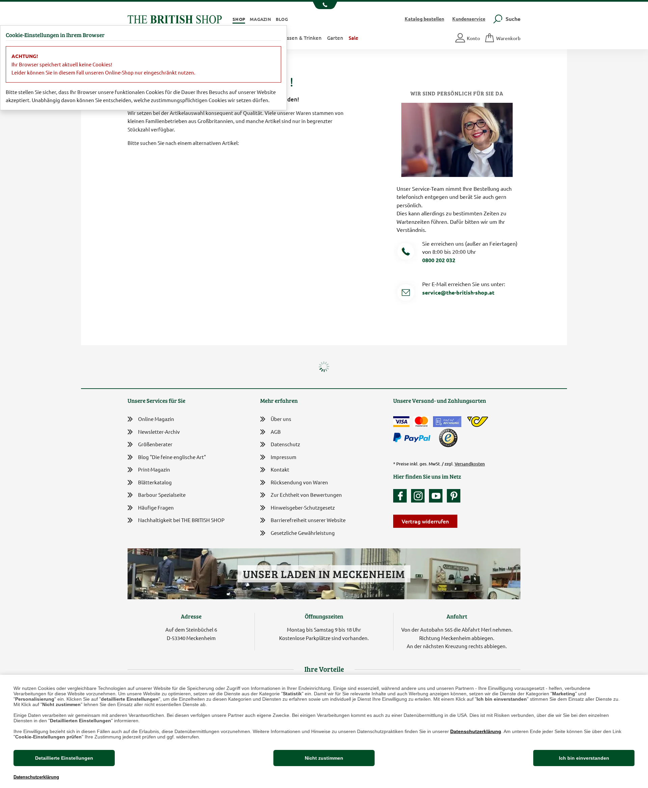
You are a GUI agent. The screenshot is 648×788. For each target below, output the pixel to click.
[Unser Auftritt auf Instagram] (419, 496)
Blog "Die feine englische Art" (172, 457)
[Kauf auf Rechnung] (447, 421)
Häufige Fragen (156, 507)
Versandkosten (470, 464)
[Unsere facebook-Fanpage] (401, 496)
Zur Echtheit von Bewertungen (306, 494)
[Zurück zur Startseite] (175, 18)
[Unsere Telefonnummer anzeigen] (324, 5)
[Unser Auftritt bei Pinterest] (453, 496)
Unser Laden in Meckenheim (324, 574)
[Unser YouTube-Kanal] (437, 496)
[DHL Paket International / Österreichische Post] (477, 421)
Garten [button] (335, 37)
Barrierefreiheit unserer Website (308, 520)
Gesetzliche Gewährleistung (303, 532)
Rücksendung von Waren (299, 482)
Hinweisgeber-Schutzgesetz (303, 507)
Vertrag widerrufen (425, 521)
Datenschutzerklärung (475, 731)
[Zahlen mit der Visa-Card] (401, 421)
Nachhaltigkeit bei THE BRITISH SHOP (181, 520)
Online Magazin (156, 419)
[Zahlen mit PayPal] (413, 438)
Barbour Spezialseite (162, 494)
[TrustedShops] (448, 438)
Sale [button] (353, 37)
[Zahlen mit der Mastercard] (421, 421)
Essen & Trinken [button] (303, 37)
